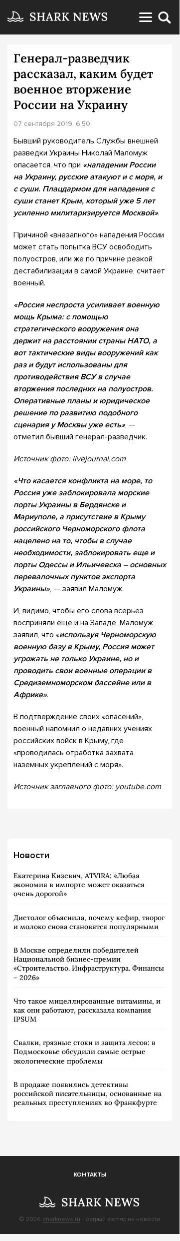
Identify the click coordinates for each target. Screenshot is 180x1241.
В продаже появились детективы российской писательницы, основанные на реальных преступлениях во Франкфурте (87, 1093)
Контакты (90, 1175)
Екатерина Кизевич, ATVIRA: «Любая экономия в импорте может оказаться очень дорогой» (79, 884)
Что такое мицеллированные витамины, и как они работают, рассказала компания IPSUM (87, 1010)
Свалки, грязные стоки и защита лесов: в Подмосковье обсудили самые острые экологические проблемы (84, 1051)
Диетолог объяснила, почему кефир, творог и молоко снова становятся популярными (89, 922)
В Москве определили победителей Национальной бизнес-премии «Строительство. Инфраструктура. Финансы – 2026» (88, 964)
